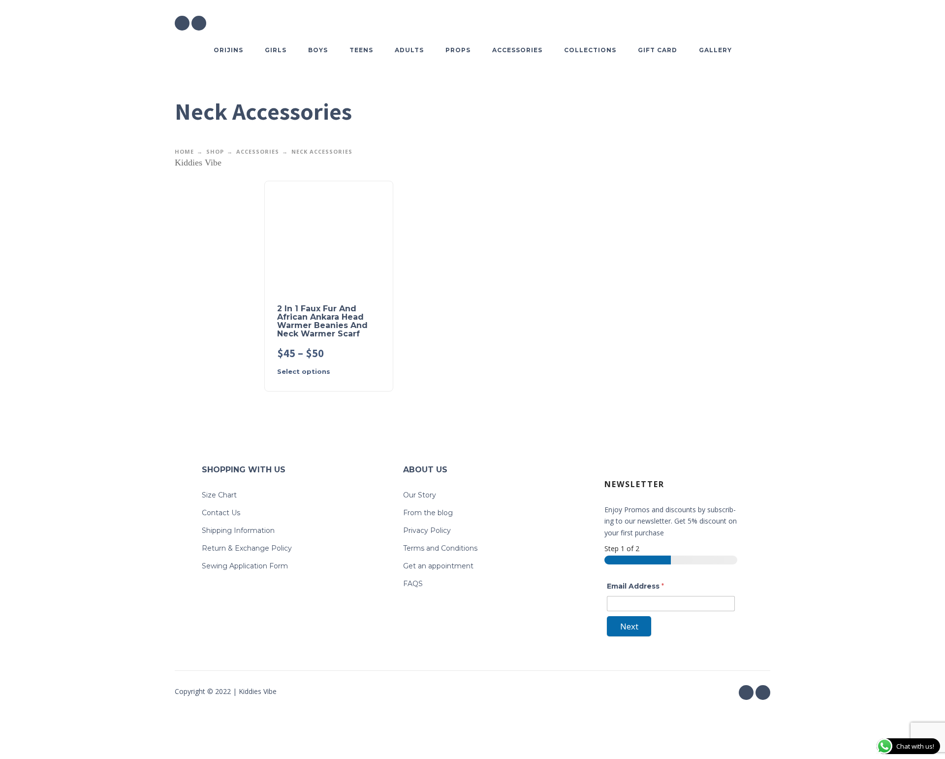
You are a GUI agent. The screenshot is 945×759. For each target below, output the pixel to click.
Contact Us (221, 512)
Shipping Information (238, 530)
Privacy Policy (427, 530)
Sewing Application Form (245, 565)
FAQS (413, 583)
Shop (215, 151)
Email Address (635, 586)
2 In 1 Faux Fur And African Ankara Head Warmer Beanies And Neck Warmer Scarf (322, 321)
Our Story (419, 495)
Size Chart (219, 495)
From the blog (428, 512)
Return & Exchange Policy (247, 548)
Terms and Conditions (440, 548)
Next (629, 626)
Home (184, 151)
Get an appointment (438, 565)
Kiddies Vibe (198, 162)
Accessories (257, 151)
